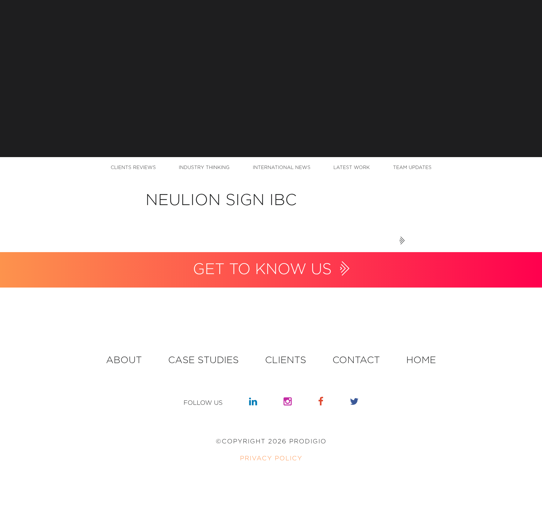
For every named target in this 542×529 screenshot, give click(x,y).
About (124, 360)
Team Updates (412, 167)
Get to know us (264, 269)
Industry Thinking (204, 167)
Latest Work (351, 167)
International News (282, 167)
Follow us (203, 403)
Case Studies (203, 360)
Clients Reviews (133, 167)
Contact (356, 360)
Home (421, 360)
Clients (285, 360)
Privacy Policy (271, 458)
